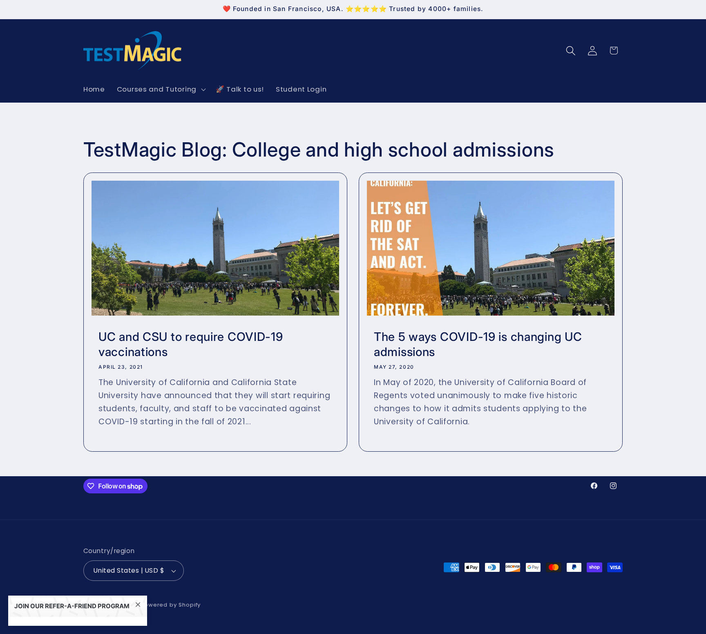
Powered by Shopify (171, 605)
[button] (160, 89)
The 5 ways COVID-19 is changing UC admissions (478, 343)
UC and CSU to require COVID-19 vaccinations (190, 343)
